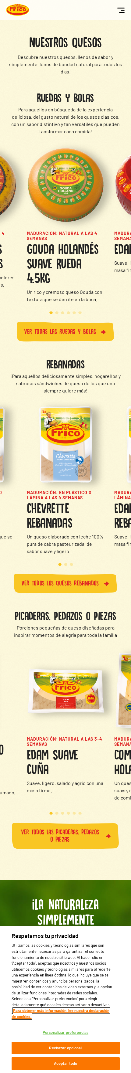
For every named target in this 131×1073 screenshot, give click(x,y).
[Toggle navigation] (121, 10)
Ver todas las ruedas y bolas (60, 330)
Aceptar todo (65, 1063)
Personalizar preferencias (65, 1032)
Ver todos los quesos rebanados (60, 582)
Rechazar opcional (65, 1047)
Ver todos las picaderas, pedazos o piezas (60, 834)
